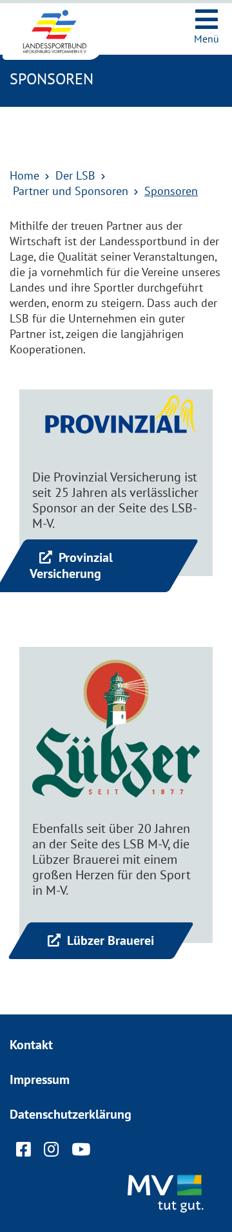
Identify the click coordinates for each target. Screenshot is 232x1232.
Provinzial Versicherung (71, 565)
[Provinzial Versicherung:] (116, 424)
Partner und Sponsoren (70, 190)
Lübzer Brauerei (109, 940)
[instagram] (51, 1152)
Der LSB (75, 175)
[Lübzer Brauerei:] (116, 728)
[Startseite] (64, 31)
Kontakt (31, 1044)
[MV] (167, 1194)
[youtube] (81, 1152)
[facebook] (23, 1152)
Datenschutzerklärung (70, 1114)
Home (24, 175)
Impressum (40, 1079)
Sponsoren (171, 190)
